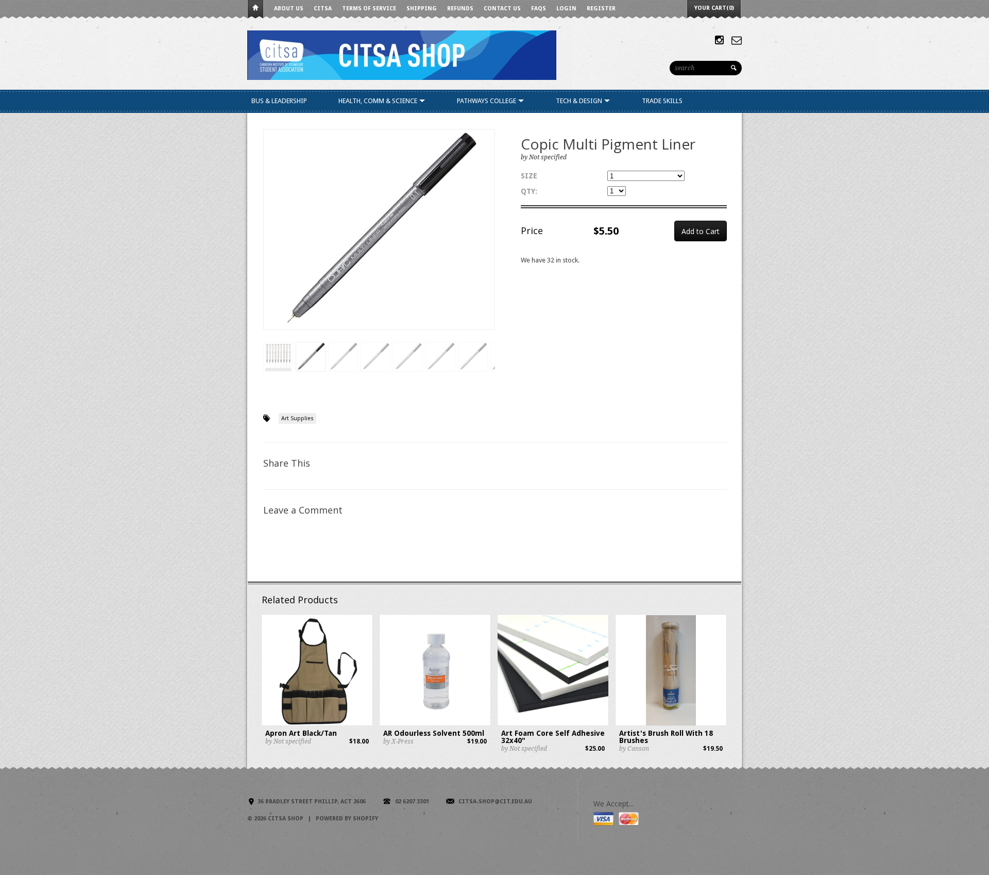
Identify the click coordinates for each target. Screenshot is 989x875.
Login (566, 8)
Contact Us (502, 8)
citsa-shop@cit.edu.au (495, 801)
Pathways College (487, 101)
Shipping (421, 8)
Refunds (460, 8)
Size (529, 175)
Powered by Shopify (347, 818)
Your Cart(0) (714, 8)
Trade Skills (662, 101)
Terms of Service (369, 8)
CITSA (323, 8)
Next (487, 240)
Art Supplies (297, 418)
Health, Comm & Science (378, 101)
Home (255, 9)
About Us (288, 8)
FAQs (538, 8)
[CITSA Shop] (401, 54)
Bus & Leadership (279, 101)
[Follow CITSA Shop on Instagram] (719, 40)
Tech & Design (580, 101)
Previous (271, 240)
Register (601, 8)
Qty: (529, 191)
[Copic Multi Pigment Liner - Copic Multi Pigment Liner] (379, 229)
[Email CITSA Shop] (736, 40)
